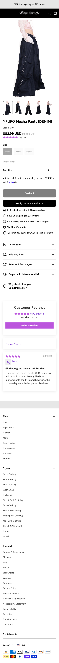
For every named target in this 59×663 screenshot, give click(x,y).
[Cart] (55, 13)
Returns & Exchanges (20, 264)
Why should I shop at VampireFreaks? (20, 286)
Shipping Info (15, 254)
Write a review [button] (29, 325)
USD (23, 645)
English (6, 645)
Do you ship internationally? (23, 274)
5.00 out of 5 (37, 313)
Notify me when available (29, 203)
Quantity (7, 170)
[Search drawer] (49, 13)
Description (14, 244)
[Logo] (29, 13)
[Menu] (4, 13)
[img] (12, 356)
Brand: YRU (8, 127)
